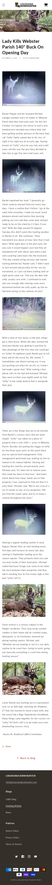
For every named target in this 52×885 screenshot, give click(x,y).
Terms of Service (14, 844)
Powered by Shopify (35, 880)
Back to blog (27, 758)
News (8, 812)
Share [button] (8, 746)
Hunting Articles (14, 806)
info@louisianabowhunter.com (21, 782)
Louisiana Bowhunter (22, 880)
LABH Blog (11, 799)
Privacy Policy (12, 837)
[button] (3, 5)
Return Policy (12, 831)
